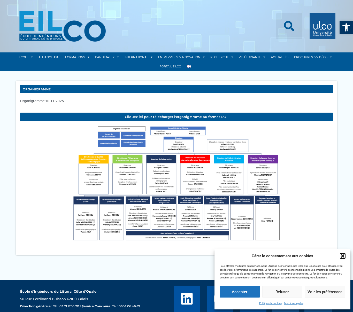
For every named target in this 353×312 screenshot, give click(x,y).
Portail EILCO (170, 66)
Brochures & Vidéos (310, 57)
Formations (75, 57)
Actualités (279, 57)
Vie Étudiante (250, 57)
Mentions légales (293, 303)
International (136, 57)
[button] (346, 27)
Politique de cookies (270, 303)
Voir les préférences (325, 292)
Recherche (219, 57)
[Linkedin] (187, 299)
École (23, 57)
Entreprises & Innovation (179, 57)
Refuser (282, 292)
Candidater (104, 57)
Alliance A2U (49, 57)
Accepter (239, 292)
